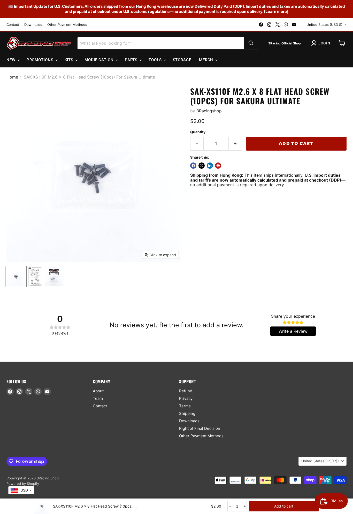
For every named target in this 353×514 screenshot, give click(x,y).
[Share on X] (201, 165)
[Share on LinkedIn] (210, 165)
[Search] (251, 43)
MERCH (206, 60)
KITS (70, 60)
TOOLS (156, 60)
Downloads (33, 25)
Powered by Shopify (22, 483)
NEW (11, 60)
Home (12, 77)
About (98, 390)
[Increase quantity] (244, 506)
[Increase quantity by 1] (235, 144)
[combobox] (21, 490)
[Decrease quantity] (230, 506)
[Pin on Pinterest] (218, 165)
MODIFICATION (100, 60)
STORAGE (182, 60)
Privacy (186, 398)
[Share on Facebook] (193, 165)
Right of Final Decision (199, 428)
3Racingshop (209, 110)
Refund (185, 390)
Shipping (187, 413)
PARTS (132, 60)
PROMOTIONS (41, 60)
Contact (12, 25)
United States (324, 24)
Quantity (197, 132)
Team (98, 398)
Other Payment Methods (67, 25)
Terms (185, 405)
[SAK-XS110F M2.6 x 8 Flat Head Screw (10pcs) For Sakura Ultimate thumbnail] (16, 276)
